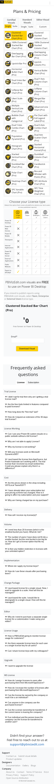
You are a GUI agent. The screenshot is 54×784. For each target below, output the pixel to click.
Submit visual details (27, 756)
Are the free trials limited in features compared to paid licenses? (26, 405)
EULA (46, 772)
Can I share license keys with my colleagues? (28, 651)
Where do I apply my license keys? (23, 566)
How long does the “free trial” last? (23, 412)
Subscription (33, 382)
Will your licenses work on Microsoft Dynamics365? (22, 453)
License (21, 382)
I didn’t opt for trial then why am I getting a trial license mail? (26, 398)
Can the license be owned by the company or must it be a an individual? (26, 696)
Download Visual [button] (27, 348)
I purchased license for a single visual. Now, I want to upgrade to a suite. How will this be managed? (26, 590)
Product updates (14, 759)
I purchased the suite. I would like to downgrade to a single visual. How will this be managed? (25, 600)
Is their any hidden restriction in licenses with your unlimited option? (26, 550)
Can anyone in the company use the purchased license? (22, 704)
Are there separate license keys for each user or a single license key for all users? (26, 644)
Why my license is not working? (22, 447)
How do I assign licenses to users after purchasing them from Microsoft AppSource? (24, 681)
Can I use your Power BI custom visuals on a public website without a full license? (26, 435)
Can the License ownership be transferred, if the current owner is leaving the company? (26, 711)
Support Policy (27, 775)
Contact (20, 772)
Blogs (33, 765)
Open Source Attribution (17, 778)
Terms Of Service (34, 772)
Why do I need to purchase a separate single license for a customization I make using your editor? (26, 619)
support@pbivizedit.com (27, 744)
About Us (10, 772)
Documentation (13, 765)
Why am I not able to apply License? (24, 441)
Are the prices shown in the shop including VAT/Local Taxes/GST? (25, 484)
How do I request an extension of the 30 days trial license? (26, 418)
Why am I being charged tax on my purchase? (28, 500)
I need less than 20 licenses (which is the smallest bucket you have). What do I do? (24, 531)
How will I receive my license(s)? (22, 515)
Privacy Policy (12, 775)
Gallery (25, 765)
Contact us (11, 756)
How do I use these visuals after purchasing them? (25, 572)
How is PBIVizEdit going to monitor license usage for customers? (25, 637)
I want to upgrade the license (20, 666)
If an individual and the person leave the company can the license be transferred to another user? (24, 719)
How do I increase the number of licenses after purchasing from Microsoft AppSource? (27, 689)
